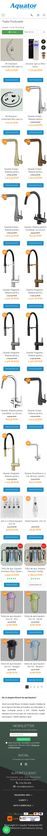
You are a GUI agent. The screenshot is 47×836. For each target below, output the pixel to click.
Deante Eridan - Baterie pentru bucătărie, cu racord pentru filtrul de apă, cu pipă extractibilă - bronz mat (35, 170)
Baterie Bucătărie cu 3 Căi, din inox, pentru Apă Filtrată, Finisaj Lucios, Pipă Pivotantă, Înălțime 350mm (35, 475)
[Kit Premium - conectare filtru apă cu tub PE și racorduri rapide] (12, 99)
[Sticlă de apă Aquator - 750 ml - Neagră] (12, 649)
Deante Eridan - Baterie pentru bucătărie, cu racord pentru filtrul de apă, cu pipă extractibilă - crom (35, 117)
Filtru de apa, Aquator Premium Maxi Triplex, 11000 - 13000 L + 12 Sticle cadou (11, 570)
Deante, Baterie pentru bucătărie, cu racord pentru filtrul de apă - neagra (35, 228)
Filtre (13, 32)
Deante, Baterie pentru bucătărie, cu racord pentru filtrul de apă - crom (12, 412)
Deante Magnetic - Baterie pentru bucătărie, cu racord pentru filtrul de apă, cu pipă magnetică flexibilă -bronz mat (35, 291)
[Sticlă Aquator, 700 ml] (35, 507)
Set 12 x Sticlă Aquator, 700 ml (12, 522)
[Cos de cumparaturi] (38, 15)
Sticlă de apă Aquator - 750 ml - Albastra (35, 665)
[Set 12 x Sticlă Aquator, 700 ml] (12, 507)
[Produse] (3, 16)
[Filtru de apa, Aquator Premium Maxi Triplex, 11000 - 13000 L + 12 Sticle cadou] (12, 554)
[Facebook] (21, 764)
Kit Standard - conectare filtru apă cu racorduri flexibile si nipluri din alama (11, 65)
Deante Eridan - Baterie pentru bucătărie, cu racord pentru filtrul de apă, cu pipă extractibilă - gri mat (12, 228)
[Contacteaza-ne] (31, 15)
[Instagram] (26, 764)
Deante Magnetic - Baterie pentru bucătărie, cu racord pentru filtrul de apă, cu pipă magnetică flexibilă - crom (12, 291)
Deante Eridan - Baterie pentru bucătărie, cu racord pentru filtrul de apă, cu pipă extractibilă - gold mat (12, 170)
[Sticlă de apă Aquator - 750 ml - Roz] (12, 602)
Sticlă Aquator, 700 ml (35, 521)
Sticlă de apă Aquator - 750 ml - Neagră (12, 665)
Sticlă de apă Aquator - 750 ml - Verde (35, 617)
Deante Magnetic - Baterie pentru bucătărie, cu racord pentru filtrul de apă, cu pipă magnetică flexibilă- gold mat (12, 475)
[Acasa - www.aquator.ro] (23, 6)
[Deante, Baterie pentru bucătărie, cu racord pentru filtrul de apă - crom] (12, 391)
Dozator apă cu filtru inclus (35, 65)
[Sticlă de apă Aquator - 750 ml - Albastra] (35, 649)
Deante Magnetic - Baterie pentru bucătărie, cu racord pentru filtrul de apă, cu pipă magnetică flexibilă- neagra (35, 354)
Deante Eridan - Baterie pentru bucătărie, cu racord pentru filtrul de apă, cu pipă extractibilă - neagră (35, 412)
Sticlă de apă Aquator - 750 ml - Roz (12, 617)
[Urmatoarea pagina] (41, 686)
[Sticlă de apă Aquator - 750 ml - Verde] (35, 602)
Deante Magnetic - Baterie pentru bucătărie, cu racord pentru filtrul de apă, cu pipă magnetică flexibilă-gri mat (12, 354)
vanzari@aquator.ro (25, 786)
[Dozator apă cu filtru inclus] (35, 49)
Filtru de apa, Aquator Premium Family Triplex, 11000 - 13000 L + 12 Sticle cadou (35, 570)
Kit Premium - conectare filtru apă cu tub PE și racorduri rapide (11, 117)
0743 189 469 (25, 783)
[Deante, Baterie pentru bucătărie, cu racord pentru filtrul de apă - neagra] (35, 207)
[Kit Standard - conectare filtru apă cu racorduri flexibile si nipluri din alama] (12, 49)
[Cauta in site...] (44, 15)
